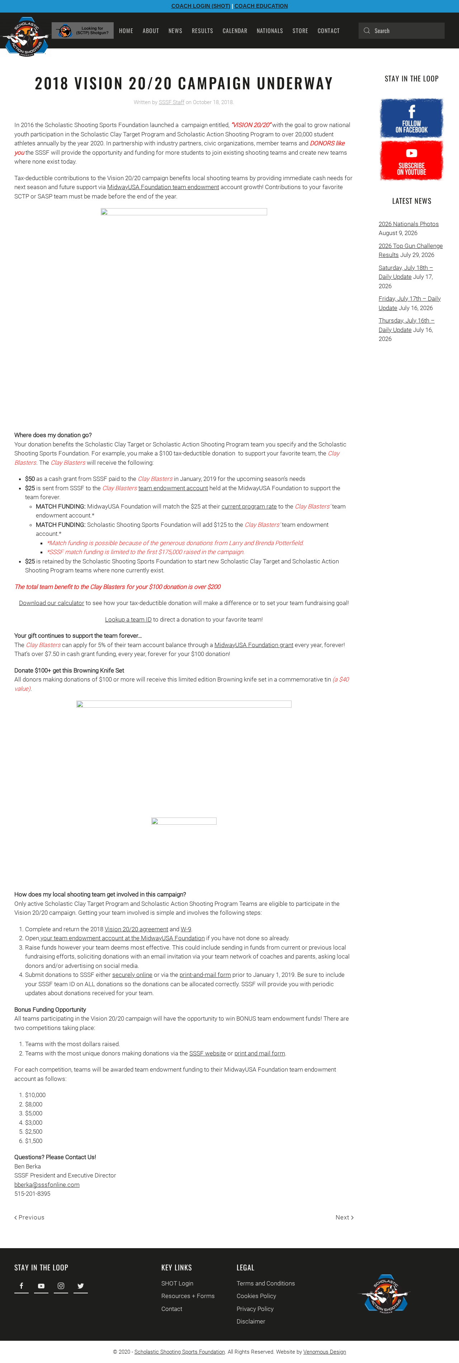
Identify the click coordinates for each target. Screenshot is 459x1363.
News (176, 30)
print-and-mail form (205, 974)
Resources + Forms (188, 1295)
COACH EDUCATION (261, 6)
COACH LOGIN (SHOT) (200, 6)
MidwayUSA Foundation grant (253, 644)
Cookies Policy (256, 1295)
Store (300, 30)
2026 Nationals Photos (409, 224)
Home (126, 30)
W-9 (186, 929)
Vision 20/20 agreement (136, 929)
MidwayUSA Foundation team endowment (163, 187)
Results (202, 30)
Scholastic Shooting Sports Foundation (179, 1352)
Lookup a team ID (128, 619)
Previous (31, 1217)
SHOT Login (177, 1283)
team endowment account (173, 488)
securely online (132, 974)
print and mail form (260, 1053)
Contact (329, 30)
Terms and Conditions (266, 1283)
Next (343, 1217)
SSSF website (207, 1053)
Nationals (270, 30)
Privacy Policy (255, 1308)
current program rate (249, 506)
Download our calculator (51, 602)
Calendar (235, 30)
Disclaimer (251, 1321)
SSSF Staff (171, 102)
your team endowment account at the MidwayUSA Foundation (122, 938)
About (151, 30)
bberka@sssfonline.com (47, 1184)
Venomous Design (324, 1352)
